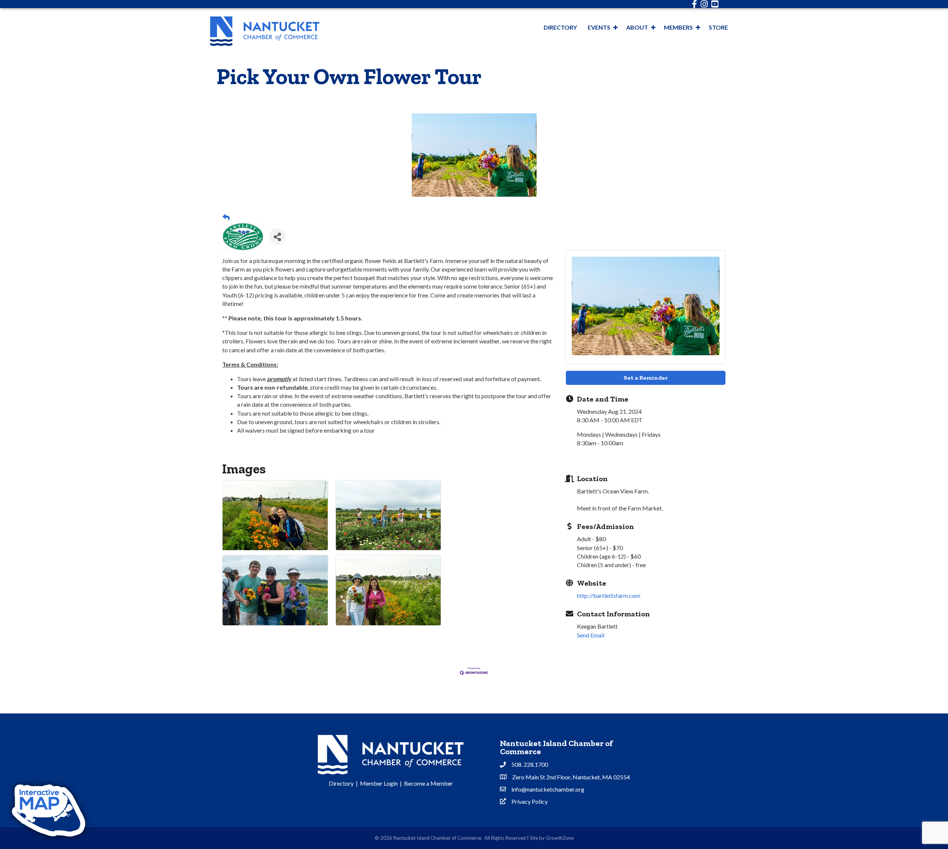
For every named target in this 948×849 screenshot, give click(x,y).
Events (599, 27)
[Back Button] (226, 217)
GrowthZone (560, 838)
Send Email (590, 635)
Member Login (379, 783)
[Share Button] (277, 236)
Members (678, 27)
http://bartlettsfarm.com (608, 595)
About (637, 27)
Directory (560, 27)
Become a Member (428, 783)
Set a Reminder (646, 377)
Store (718, 27)
